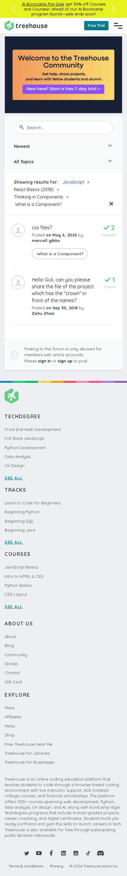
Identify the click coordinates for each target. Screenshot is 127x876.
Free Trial (96, 25)
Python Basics (18, 585)
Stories (11, 663)
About (10, 636)
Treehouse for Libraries (27, 753)
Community (16, 654)
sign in (44, 360)
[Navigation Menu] (118, 25)
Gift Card (13, 681)
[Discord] (100, 853)
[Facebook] (51, 853)
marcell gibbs (46, 240)
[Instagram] (76, 853)
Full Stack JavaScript (24, 438)
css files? (42, 227)
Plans (9, 707)
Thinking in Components (38, 197)
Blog (9, 645)
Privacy (56, 866)
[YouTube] (39, 853)
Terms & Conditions (26, 866)
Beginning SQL (19, 521)
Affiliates (13, 716)
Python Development (25, 447)
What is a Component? (38, 204)
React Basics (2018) (34, 189)
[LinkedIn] (63, 853)
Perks (10, 726)
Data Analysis (18, 456)
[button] (13, 9)
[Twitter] (26, 853)
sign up (65, 360)
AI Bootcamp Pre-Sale (43, 4)
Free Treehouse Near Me (28, 744)
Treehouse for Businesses (29, 762)
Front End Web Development (33, 429)
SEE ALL (14, 477)
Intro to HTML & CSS (24, 576)
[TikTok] (88, 853)
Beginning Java (20, 530)
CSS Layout (16, 594)
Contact (12, 672)
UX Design (15, 465)
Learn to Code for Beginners (33, 502)
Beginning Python (22, 511)
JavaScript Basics (21, 567)
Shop (10, 734)
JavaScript (73, 182)
